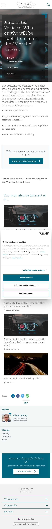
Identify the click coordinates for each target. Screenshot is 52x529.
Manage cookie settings (24, 161)
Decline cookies (26, 293)
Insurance (6, 436)
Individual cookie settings (34, 270)
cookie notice (17, 258)
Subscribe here (23, 471)
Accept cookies (26, 278)
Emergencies (27, 519)
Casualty (6, 433)
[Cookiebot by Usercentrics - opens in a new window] (38, 233)
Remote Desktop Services (26, 524)
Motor (4, 439)
